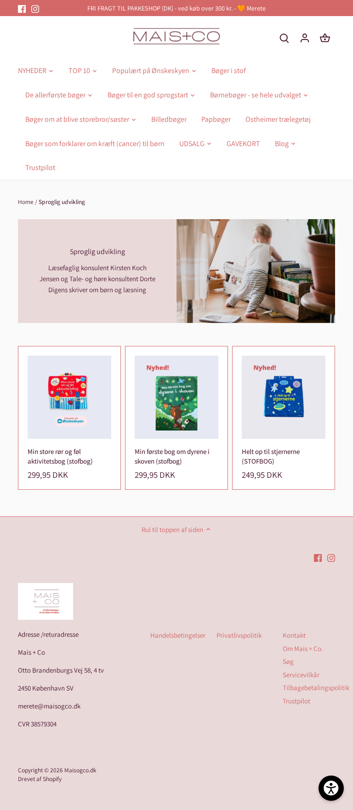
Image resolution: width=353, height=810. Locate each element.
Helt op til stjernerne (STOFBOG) (271, 456)
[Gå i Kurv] (324, 37)
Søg (288, 661)
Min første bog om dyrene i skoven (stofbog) (172, 456)
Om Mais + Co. (303, 648)
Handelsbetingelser (177, 635)
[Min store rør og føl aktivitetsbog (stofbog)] (69, 397)
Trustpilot (296, 701)
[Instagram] (35, 8)
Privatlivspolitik (239, 635)
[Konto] (305, 37)
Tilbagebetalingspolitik (316, 687)
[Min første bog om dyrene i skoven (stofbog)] (176, 397)
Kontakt (294, 635)
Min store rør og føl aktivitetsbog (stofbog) (60, 456)
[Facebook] (22, 8)
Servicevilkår (301, 674)
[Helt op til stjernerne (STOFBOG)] (283, 397)
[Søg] (284, 37)
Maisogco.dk (80, 770)
